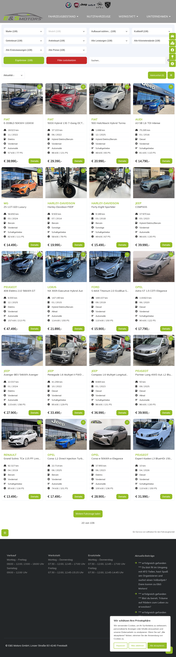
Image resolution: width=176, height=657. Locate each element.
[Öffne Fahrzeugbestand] (77, 16)
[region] (140, 634)
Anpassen (120, 645)
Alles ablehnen (137, 645)
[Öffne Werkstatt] (137, 16)
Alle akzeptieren (157, 645)
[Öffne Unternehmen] (170, 16)
